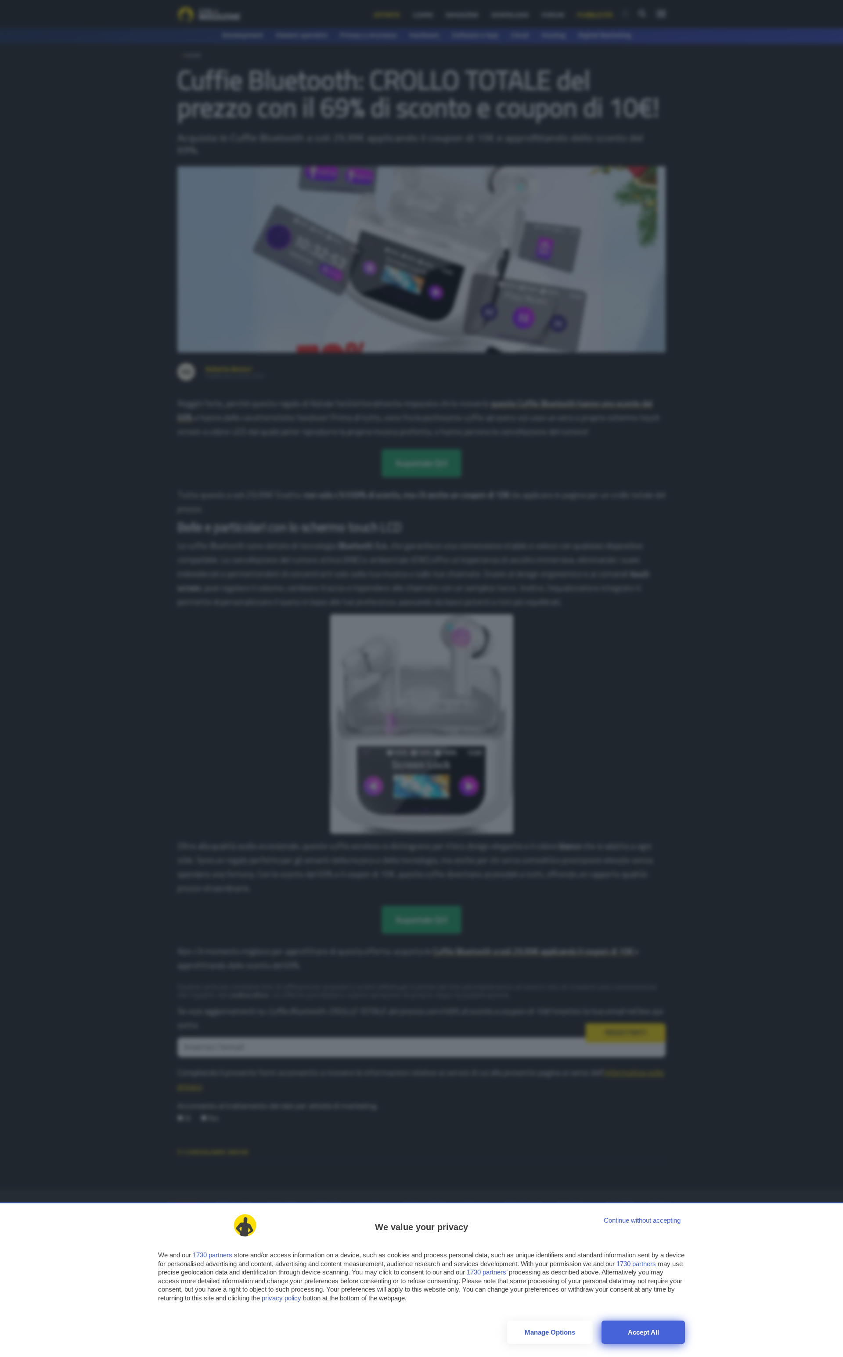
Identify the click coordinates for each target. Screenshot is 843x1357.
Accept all (643, 1332)
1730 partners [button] (212, 1255)
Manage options (550, 1332)
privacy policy (281, 1298)
